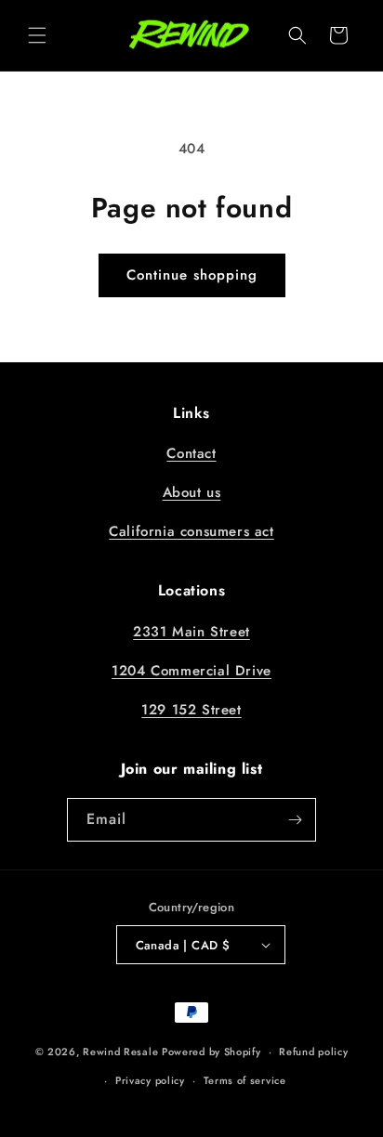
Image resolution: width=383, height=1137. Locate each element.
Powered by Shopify (211, 1051)
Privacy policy (150, 1080)
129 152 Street (191, 709)
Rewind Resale (120, 1051)
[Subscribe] (294, 820)
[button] (37, 35)
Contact (191, 453)
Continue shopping (192, 275)
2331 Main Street (191, 631)
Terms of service (245, 1080)
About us (192, 492)
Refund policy (313, 1051)
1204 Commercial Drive (191, 670)
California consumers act (191, 531)
